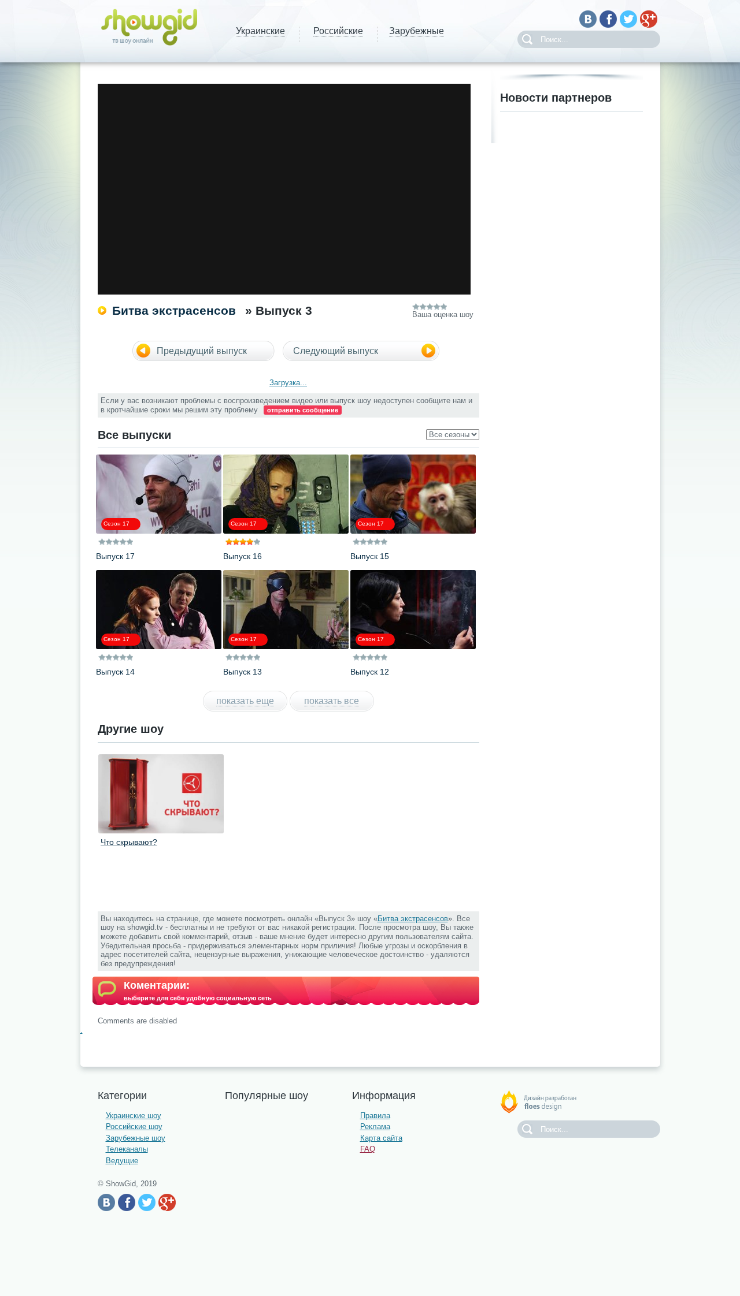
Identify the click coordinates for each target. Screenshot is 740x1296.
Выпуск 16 (242, 556)
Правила (375, 1115)
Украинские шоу (133, 1115)
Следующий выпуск (335, 351)
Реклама (375, 1126)
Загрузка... (288, 382)
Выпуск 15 (369, 556)
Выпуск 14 (115, 671)
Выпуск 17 (115, 556)
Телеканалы (127, 1149)
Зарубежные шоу (135, 1138)
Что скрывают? (129, 842)
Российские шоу (134, 1126)
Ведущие (122, 1160)
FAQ (367, 1149)
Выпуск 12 (369, 671)
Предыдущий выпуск (202, 351)
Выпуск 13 (242, 671)
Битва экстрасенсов (174, 310)
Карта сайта (381, 1138)
